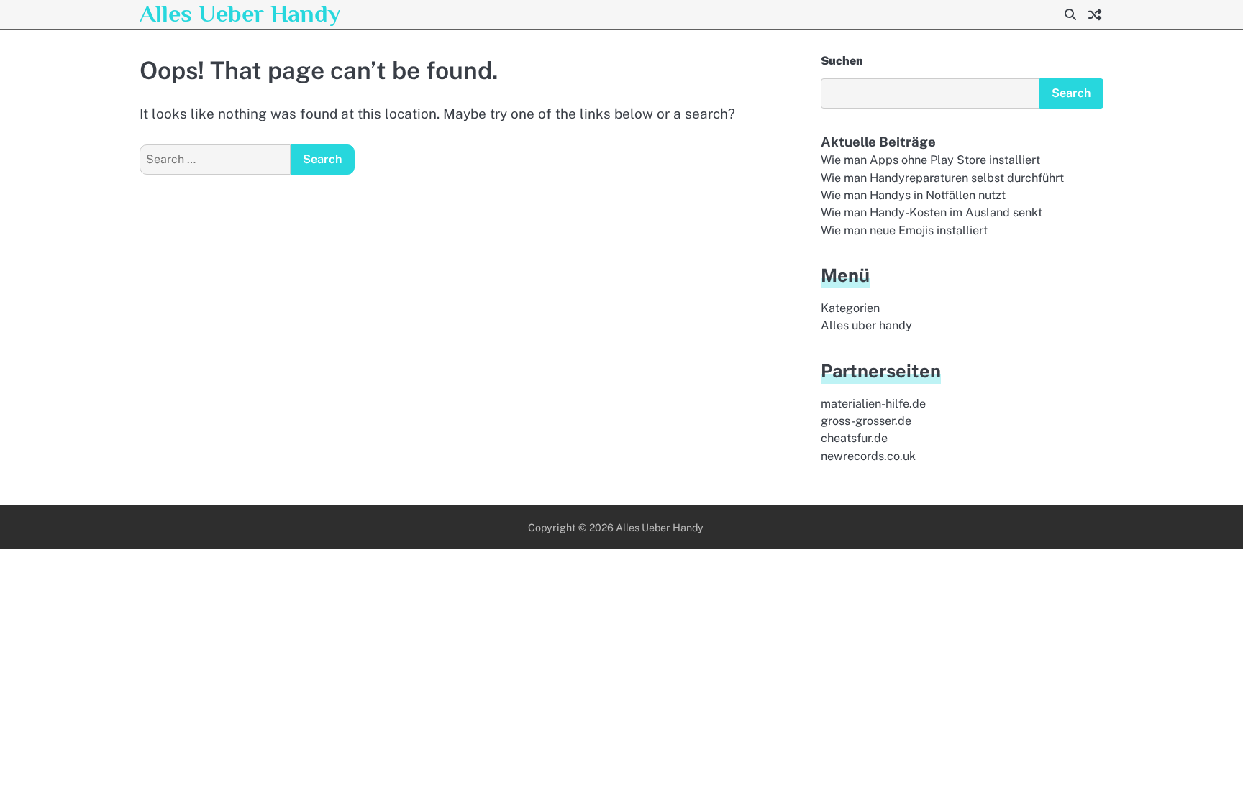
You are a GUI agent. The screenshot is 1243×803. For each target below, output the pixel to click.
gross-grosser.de (866, 421)
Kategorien (850, 308)
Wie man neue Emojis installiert (904, 230)
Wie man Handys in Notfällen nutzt (913, 195)
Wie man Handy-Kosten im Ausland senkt (931, 212)
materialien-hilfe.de (873, 403)
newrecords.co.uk (868, 456)
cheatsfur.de (854, 438)
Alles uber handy (866, 325)
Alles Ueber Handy (240, 13)
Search (1071, 93)
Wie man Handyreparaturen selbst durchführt (942, 178)
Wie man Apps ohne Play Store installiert (930, 160)
